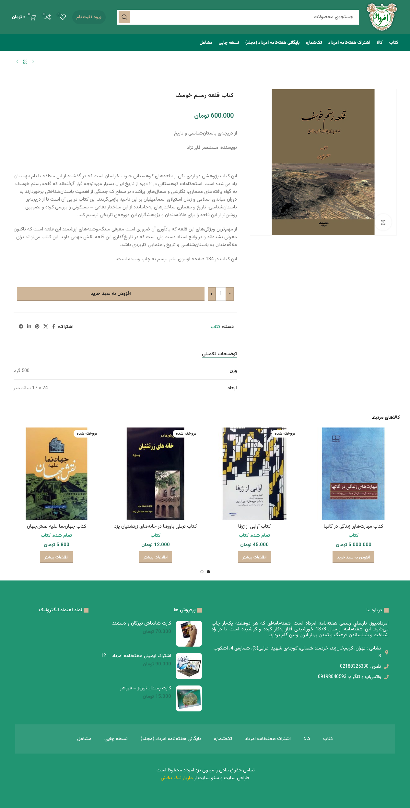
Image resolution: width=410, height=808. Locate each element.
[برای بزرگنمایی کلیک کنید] (383, 222)
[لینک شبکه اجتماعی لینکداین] (29, 327)
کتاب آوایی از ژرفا (254, 526)
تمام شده (260, 535)
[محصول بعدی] (17, 61)
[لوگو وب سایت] (381, 17)
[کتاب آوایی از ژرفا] (254, 473)
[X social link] (45, 327)
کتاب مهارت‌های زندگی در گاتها (353, 526)
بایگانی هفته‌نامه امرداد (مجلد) (171, 739)
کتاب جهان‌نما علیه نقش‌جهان (56, 526)
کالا (307, 739)
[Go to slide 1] (208, 573)
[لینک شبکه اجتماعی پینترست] (37, 327)
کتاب (215, 327)
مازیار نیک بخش (177, 778)
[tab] (219, 354)
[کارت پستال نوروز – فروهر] (189, 698)
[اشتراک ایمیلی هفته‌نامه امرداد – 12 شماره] (189, 666)
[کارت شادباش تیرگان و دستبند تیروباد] (189, 634)
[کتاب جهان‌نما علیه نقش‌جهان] (56, 473)
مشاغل (84, 739)
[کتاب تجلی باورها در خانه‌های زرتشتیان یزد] (155, 473)
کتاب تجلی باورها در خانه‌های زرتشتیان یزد (155, 526)
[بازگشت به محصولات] (25, 61)
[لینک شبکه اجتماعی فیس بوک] (54, 327)
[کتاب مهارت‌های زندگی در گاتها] (353, 473)
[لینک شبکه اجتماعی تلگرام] (21, 327)
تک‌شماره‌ (223, 739)
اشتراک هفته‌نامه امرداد (268, 739)
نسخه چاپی (116, 739)
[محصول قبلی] (33, 61)
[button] (353, 557)
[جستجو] (124, 17)
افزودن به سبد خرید (110, 294)
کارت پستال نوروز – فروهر (145, 688)
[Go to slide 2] (202, 573)
